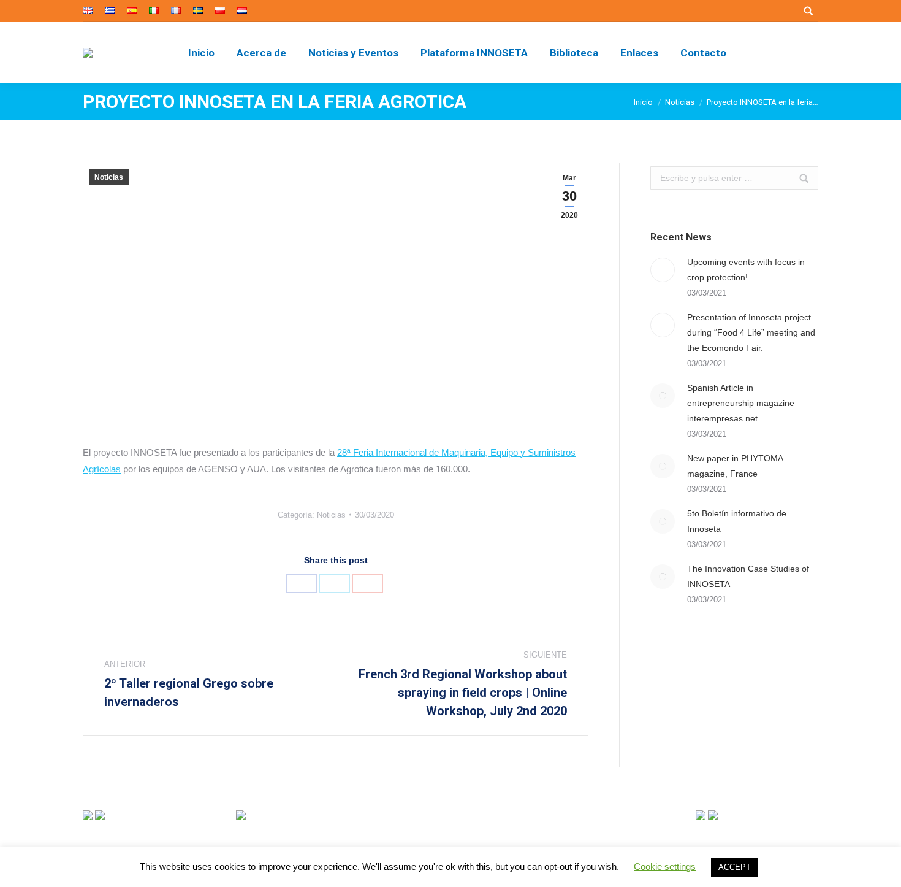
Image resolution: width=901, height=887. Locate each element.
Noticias (679, 102)
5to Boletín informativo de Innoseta (736, 521)
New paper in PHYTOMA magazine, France (735, 465)
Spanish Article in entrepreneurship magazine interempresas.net (740, 403)
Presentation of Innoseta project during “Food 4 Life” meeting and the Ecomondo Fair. (751, 332)
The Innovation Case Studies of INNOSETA (748, 576)
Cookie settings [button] (665, 866)
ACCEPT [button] (734, 867)
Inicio (643, 102)
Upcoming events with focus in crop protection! (746, 269)
